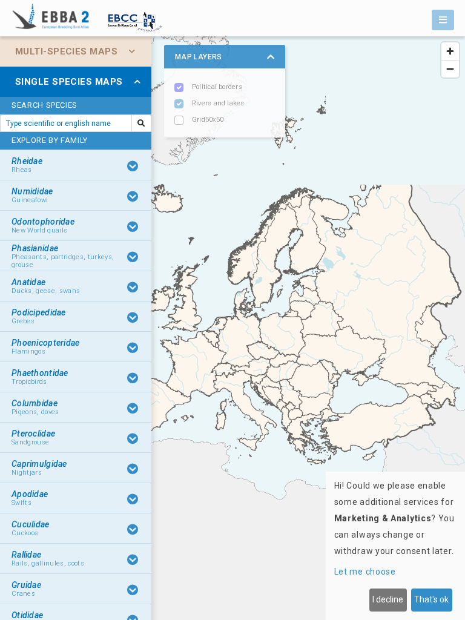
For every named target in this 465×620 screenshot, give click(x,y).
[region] (232, 328)
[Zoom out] (450, 69)
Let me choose (365, 571)
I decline (387, 599)
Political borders (217, 87)
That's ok (431, 599)
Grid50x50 (207, 120)
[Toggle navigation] (443, 20)
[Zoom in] (450, 51)
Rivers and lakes (218, 103)
